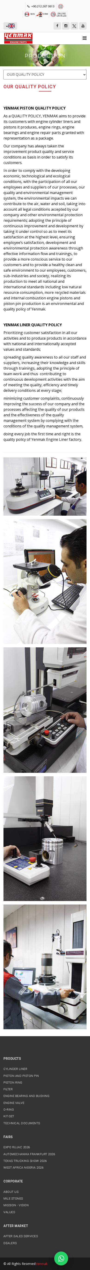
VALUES (9, 1212)
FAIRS (8, 1137)
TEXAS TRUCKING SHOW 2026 (25, 1161)
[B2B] (27, 14)
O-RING (8, 1109)
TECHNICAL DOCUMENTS (21, 1123)
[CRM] (39, 14)
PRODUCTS (12, 1058)
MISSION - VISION (16, 1205)
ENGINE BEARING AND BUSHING (26, 1096)
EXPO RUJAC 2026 (16, 1147)
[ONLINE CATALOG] (53, 14)
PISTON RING (12, 1082)
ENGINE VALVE (13, 1103)
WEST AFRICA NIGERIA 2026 (23, 1167)
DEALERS (10, 1243)
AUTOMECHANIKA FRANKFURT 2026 (29, 1154)
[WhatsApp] (61, 1258)
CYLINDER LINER (15, 1069)
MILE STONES (13, 1198)
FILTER (8, 1089)
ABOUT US (10, 1192)
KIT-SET (8, 1116)
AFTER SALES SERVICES (20, 1236)
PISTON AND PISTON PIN (21, 1076)
